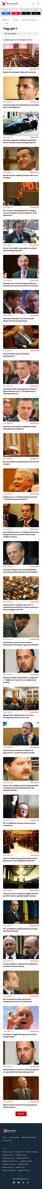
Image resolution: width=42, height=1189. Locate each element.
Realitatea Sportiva (7, 1152)
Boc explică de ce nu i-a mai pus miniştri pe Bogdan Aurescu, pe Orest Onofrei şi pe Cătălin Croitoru (21, 534)
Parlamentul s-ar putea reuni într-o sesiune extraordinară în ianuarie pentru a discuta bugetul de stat (21, 607)
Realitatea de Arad (23, 1164)
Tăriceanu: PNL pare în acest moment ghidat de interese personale (18, 319)
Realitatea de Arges (7, 1167)
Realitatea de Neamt (7, 1155)
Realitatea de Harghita (26, 1161)
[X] (26, 13)
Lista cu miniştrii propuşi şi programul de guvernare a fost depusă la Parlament (20, 859)
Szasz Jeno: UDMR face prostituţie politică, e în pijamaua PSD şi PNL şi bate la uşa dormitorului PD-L (20, 788)
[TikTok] (36, 13)
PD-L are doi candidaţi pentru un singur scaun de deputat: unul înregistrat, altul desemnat (20, 213)
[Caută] (33, 4)
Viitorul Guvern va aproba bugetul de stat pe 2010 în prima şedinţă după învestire (20, 894)
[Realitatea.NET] (10, 4)
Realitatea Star (19, 1152)
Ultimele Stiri (34, 69)
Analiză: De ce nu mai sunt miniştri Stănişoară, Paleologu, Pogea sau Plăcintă (20, 643)
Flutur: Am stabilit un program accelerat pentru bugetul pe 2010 (20, 249)
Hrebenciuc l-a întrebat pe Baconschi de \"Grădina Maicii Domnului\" (20, 498)
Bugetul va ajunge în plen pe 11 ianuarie (19, 72)
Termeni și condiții (14, 1137)
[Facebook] (6, 13)
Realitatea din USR (21, 1155)
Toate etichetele (11, 33)
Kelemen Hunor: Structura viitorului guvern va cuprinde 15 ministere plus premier (21, 1071)
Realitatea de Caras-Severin (10, 1161)
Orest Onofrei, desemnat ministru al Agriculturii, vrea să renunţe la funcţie (19, 751)
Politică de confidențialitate (28, 1137)
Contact (4, 1137)
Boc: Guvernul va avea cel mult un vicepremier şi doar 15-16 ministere (17, 1000)
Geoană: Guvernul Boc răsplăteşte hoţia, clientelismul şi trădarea (20, 427)
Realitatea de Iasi (20, 1167)
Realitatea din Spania (23, 1170)
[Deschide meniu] (38, 3)
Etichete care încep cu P (29, 20)
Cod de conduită (6, 1140)
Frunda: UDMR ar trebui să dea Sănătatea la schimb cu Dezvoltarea (20, 965)
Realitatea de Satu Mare (8, 1170)
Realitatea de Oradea (23, 1158)
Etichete (15, 20)
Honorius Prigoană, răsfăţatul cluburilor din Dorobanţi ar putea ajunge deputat (19, 141)
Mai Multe (21, 1114)
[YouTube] (16, 13)
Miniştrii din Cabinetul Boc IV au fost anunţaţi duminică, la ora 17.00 (18, 716)
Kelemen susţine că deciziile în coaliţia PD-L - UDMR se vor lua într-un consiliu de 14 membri (20, 680)
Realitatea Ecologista (31, 1152)
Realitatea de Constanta (9, 1164)
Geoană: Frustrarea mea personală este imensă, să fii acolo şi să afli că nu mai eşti (20, 284)
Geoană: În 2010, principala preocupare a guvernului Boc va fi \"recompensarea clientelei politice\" (20, 391)
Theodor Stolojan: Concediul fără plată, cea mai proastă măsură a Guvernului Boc (20, 571)
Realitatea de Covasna (8, 1158)
